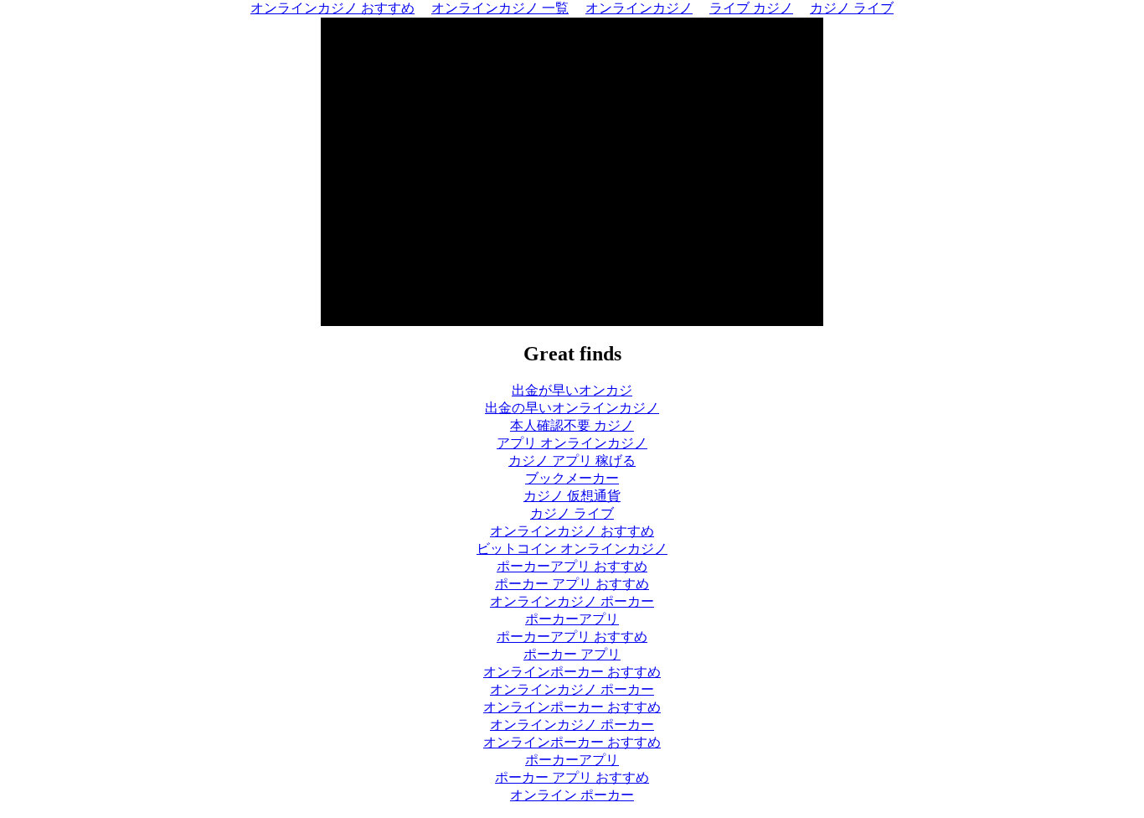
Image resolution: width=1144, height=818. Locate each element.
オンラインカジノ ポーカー (572, 601)
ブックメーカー (572, 478)
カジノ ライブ (572, 513)
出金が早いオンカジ (572, 390)
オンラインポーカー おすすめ (572, 672)
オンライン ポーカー (572, 795)
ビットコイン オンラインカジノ (572, 548)
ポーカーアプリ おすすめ (572, 566)
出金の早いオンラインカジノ (572, 408)
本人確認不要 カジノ (572, 425)
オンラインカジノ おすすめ (572, 531)
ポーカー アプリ (572, 654)
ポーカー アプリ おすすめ (572, 584)
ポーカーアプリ (572, 619)
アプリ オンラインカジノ (572, 443)
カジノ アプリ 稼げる (572, 460)
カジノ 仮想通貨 (572, 496)
